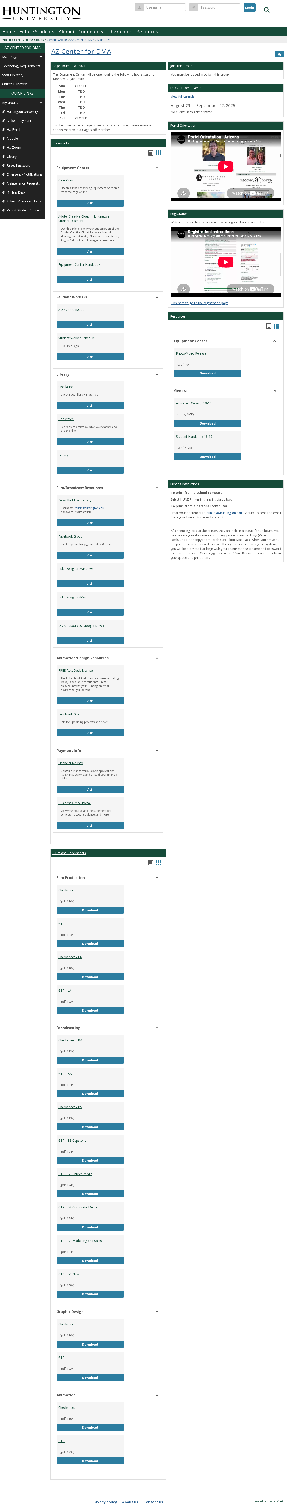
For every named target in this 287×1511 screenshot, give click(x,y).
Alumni (66, 31)
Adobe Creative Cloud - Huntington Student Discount (83, 218)
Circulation (66, 387)
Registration (179, 213)
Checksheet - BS (70, 1107)
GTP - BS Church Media (75, 1174)
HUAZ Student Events (185, 88)
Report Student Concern (24, 210)
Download (99, 910)
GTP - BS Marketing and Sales (80, 1241)
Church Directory (14, 84)
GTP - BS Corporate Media (77, 1207)
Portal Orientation (183, 125)
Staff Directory (12, 75)
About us (130, 1502)
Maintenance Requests (23, 183)
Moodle (12, 138)
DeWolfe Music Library (74, 500)
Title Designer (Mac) (73, 597)
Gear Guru (65, 180)
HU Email (13, 129)
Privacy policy (104, 1502)
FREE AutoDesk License (75, 670)
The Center (120, 31)
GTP (61, 923)
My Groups (10, 102)
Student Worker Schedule (76, 338)
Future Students (37, 31)
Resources (147, 31)
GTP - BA (65, 1073)
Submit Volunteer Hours (24, 201)
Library (12, 156)
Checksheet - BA (70, 1040)
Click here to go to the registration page (199, 303)
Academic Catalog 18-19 (193, 403)
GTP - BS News (69, 1274)
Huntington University (22, 111)
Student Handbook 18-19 (194, 436)
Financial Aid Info (70, 763)
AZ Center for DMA (82, 40)
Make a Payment (19, 120)
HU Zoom (14, 147)
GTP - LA (64, 990)
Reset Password (18, 165)
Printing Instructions (184, 484)
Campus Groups (57, 40)
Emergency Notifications (24, 174)
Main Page (103, 40)
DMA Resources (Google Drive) (81, 625)
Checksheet (66, 890)
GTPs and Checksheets (69, 853)
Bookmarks (60, 143)
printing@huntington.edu (224, 513)
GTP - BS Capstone (72, 1140)
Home (8, 31)
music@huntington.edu (89, 508)
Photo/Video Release (191, 353)
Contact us (153, 1502)
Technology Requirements (21, 66)
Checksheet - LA (70, 957)
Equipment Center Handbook (79, 264)
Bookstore (66, 419)
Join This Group (181, 66)
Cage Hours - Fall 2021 (68, 66)
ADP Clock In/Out (71, 309)
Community (90, 31)
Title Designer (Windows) (76, 568)
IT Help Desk (16, 192)
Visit (98, 203)
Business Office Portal (74, 803)
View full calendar (183, 96)
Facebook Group (70, 536)
